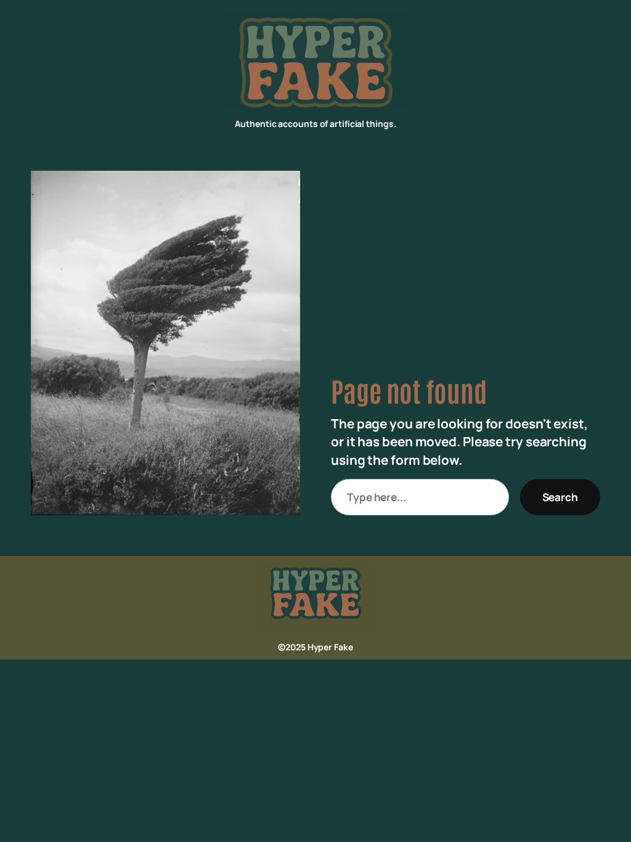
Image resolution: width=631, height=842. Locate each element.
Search (560, 496)
